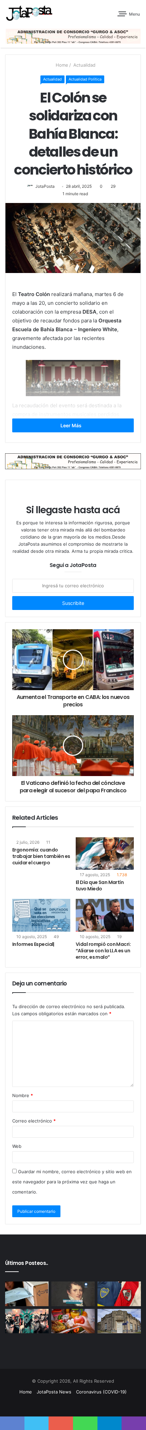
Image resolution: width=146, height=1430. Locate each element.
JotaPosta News (54, 1391)
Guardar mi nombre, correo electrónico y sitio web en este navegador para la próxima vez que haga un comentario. (72, 1182)
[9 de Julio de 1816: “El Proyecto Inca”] (73, 1293)
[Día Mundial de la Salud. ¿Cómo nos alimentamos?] (73, 1321)
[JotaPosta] (29, 13)
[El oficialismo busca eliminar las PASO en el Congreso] (27, 1293)
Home (61, 65)
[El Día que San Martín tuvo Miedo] (105, 853)
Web (16, 1146)
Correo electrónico (34, 1120)
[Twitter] (69, 1405)
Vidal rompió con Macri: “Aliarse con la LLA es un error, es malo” (103, 950)
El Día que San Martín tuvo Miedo (100, 885)
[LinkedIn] (77, 1405)
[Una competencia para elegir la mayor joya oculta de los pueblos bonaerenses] (119, 1321)
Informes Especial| (33, 944)
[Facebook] (61, 1405)
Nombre (22, 1095)
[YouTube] (85, 1405)
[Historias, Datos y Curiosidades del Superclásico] (119, 1293)
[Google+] (53, 1405)
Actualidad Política (85, 79)
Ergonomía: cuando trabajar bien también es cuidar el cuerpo (41, 856)
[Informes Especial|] (41, 915)
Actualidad (83, 65)
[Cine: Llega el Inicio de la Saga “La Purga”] (27, 1321)
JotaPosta (45, 186)
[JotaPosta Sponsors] (73, 35)
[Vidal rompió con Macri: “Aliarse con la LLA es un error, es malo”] (105, 915)
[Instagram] (93, 1405)
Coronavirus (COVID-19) (101, 1391)
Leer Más (71, 425)
